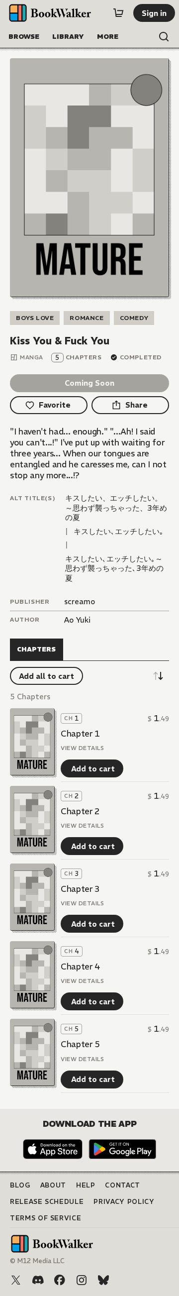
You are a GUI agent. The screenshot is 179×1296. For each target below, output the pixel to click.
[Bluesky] (103, 1280)
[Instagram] (82, 1280)
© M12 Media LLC (37, 1261)
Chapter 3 (80, 888)
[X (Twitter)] (16, 1280)
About (53, 1185)
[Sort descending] (158, 676)
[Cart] (118, 13)
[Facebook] (60, 1280)
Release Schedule (47, 1201)
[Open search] (164, 37)
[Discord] (38, 1280)
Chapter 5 (80, 1044)
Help (85, 1185)
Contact (122, 1185)
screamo (79, 601)
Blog (20, 1185)
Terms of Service (45, 1218)
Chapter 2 (80, 811)
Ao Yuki (77, 620)
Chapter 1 (80, 733)
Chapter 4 (80, 966)
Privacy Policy (123, 1201)
